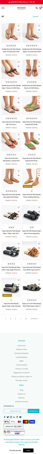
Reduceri (21, 398)
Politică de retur (21, 349)
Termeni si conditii (21, 369)
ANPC (21, 361)
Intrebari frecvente (21, 402)
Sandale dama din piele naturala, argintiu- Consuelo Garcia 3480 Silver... (31, 51)
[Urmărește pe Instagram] (11, 417)
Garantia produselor (21, 353)
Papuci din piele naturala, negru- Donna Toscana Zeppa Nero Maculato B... (31, 233)
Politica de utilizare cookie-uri (21, 377)
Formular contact (21, 380)
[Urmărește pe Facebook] (5, 417)
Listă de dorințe (21, 365)
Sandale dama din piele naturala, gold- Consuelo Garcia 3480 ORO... (11, 51)
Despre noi (21, 394)
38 (11, 45)
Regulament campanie (21, 373)
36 (7, 45)
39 (13, 45)
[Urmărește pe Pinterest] (17, 417)
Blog (21, 390)
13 (26, 319)
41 (14, 118)
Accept (28, 450)
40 (15, 45)
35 (26, 45)
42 (16, 118)
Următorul (34, 319)
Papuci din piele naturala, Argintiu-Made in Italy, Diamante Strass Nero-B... (11, 306)
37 (9, 45)
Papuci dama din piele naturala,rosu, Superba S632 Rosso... (11, 160)
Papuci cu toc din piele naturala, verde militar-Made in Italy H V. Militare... (31, 306)
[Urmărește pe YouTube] (20, 417)
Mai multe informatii (15, 450)
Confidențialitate (21, 357)
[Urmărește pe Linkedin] (14, 417)
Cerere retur (21, 346)
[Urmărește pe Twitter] (8, 417)
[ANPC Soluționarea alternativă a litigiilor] (14, 432)
